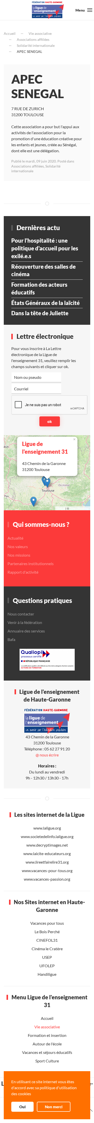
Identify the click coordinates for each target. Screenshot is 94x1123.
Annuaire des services (26, 630)
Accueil (10, 33)
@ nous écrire (47, 754)
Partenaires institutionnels (31, 563)
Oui (22, 1106)
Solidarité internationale (36, 45)
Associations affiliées (33, 39)
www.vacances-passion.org (47, 879)
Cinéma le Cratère (47, 948)
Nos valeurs (18, 546)
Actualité (15, 538)
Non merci (53, 1106)
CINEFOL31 (47, 940)
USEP (47, 957)
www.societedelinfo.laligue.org (47, 836)
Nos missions (19, 555)
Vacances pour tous (47, 923)
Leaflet (60, 508)
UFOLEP (47, 965)
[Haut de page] (90, 1110)
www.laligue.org (47, 828)
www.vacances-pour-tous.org (47, 870)
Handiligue (47, 974)
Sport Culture (47, 1060)
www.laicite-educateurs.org (47, 853)
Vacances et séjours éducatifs (47, 1052)
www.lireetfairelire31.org (47, 862)
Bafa (11, 639)
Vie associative (40, 33)
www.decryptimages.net (47, 845)
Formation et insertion (47, 1035)
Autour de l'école (47, 1043)
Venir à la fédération (25, 622)
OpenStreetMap (79, 508)
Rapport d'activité (23, 572)
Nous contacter (21, 613)
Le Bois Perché (47, 931)
